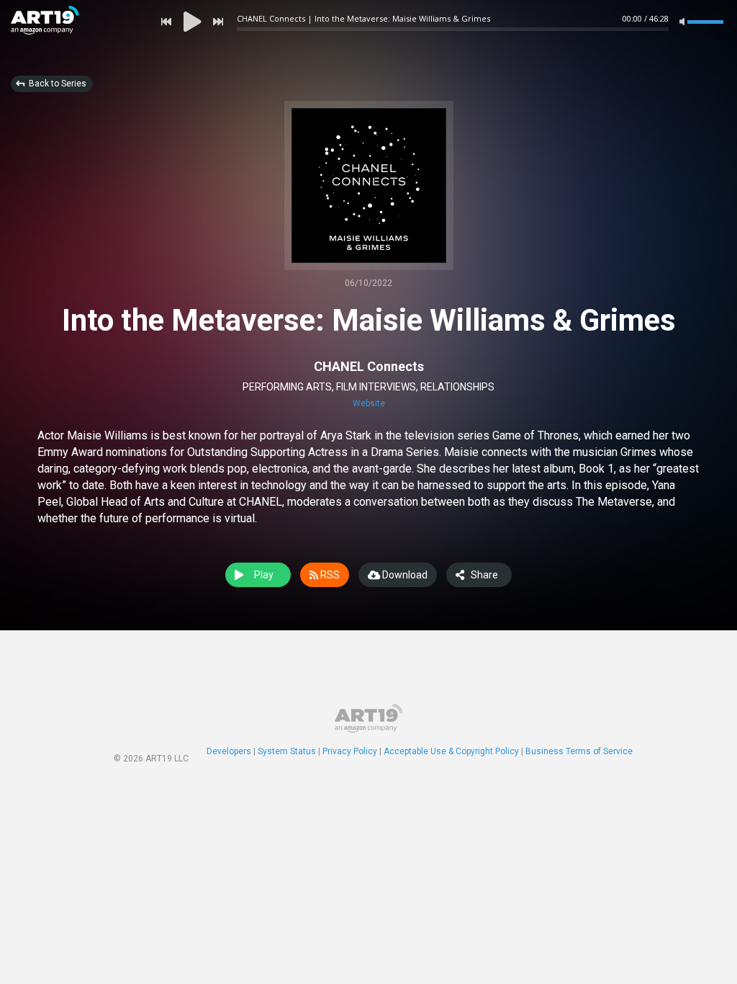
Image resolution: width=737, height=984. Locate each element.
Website (369, 403)
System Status (287, 751)
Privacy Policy (349, 751)
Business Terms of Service (579, 751)
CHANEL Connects (369, 366)
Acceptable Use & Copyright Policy (451, 751)
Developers (229, 751)
